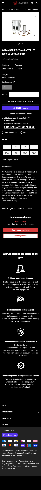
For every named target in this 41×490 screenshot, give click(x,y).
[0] (36, 3)
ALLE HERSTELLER (16, 9)
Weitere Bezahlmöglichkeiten (20, 113)
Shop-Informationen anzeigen (19, 127)
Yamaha (18, 65)
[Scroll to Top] (37, 478)
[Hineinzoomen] (34, 36)
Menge (4, 94)
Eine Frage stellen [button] (20, 236)
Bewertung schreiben (20, 230)
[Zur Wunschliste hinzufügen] (34, 16)
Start (3, 9)
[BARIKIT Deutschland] (20, 3)
